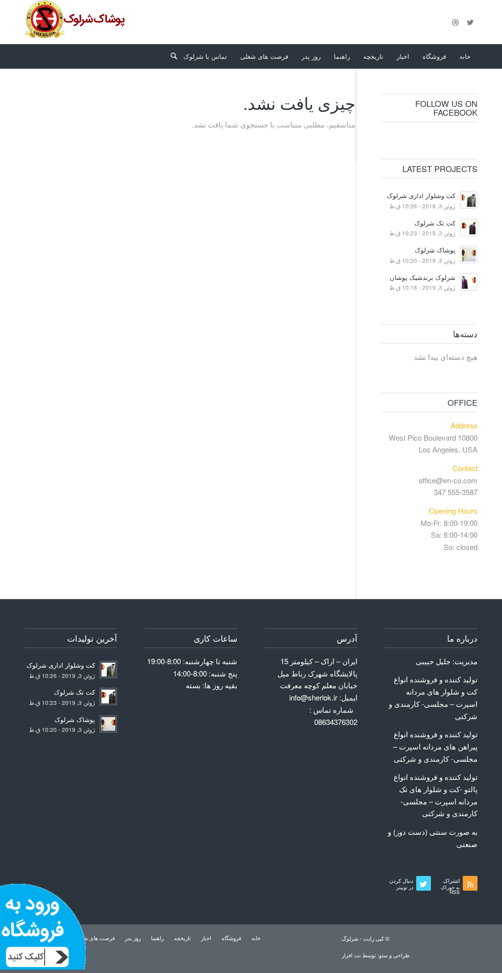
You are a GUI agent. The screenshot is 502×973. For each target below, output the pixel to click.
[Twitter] (470, 22)
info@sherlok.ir (313, 697)
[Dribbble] (455, 22)
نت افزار (352, 955)
